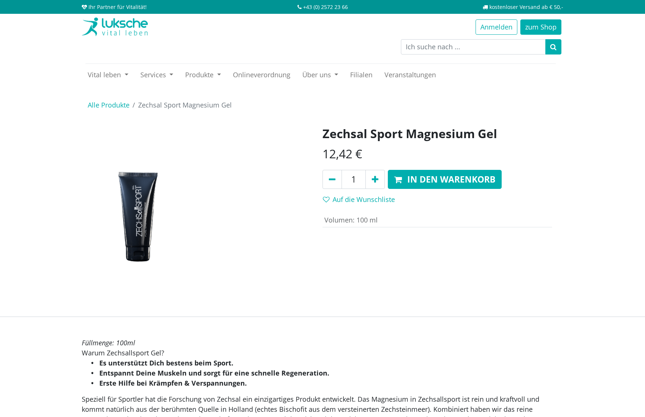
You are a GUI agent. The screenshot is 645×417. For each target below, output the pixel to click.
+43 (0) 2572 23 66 (325, 6)
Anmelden (496, 26)
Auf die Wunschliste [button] (364, 199)
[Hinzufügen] (375, 179)
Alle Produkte (109, 104)
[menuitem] (261, 75)
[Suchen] (553, 47)
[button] (445, 179)
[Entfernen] (332, 179)
